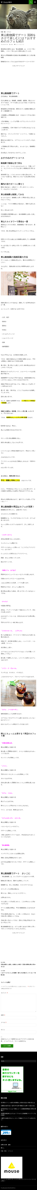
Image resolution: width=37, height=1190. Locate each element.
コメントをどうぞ (20, 44)
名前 (3, 1015)
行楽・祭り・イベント (6, 32)
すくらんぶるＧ (6, 2)
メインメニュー (35, 2)
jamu (11, 44)
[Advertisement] (18, 77)
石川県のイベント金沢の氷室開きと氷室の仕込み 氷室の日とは (18, 1102)
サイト (3, 1029)
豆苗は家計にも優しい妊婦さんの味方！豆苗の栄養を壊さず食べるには (18, 964)
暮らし (2, 1148)
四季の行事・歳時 (5, 1144)
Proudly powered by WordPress (8, 1188)
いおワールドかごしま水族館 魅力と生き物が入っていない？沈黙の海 (18, 973)
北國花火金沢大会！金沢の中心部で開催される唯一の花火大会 (18, 1105)
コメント (4, 992)
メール (4, 1022)
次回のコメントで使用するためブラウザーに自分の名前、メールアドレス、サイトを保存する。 (17, 1040)
